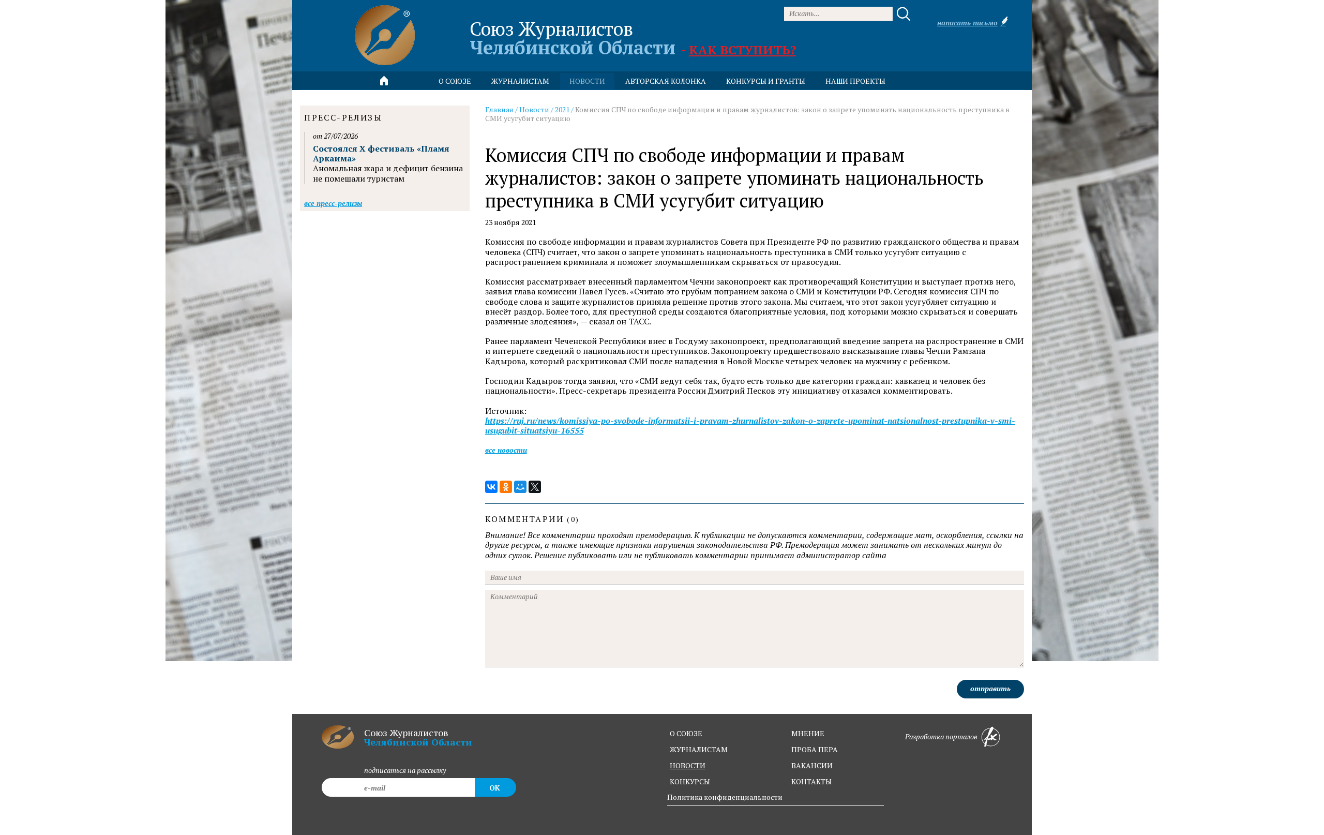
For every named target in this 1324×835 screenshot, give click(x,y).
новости (587, 81)
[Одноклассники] (506, 487)
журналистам (699, 749)
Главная (499, 109)
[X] (535, 487)
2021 (562, 109)
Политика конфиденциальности (725, 797)
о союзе (686, 733)
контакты (811, 781)
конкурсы (690, 781)
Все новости (506, 450)
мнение (807, 733)
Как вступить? (742, 49)
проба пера (814, 749)
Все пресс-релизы (333, 203)
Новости (534, 109)
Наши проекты (855, 81)
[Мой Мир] (520, 487)
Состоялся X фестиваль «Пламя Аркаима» (381, 153)
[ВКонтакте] (491, 487)
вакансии (812, 765)
